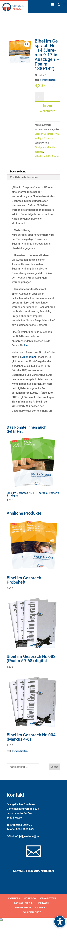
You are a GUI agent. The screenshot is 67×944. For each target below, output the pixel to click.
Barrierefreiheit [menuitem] (32, 912)
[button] (64, 6)
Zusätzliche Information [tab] (24, 177)
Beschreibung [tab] (18, 171)
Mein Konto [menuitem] (30, 898)
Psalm (55, 156)
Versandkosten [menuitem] (48, 898)
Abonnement (29, 357)
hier (26, 345)
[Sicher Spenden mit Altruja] (1, 920)
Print (57, 134)
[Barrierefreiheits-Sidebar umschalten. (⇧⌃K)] (60, 922)
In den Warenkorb (47, 108)
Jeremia (39, 151)
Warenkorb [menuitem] (14, 898)
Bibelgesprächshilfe (45, 147)
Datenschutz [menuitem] (41, 908)
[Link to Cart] (53, 5)
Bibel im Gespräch (44, 134)
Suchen (54, 766)
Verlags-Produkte (44, 138)
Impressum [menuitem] (43, 903)
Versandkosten (48, 80)
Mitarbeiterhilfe (43, 156)
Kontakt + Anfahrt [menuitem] (24, 903)
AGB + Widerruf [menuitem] (23, 908)
